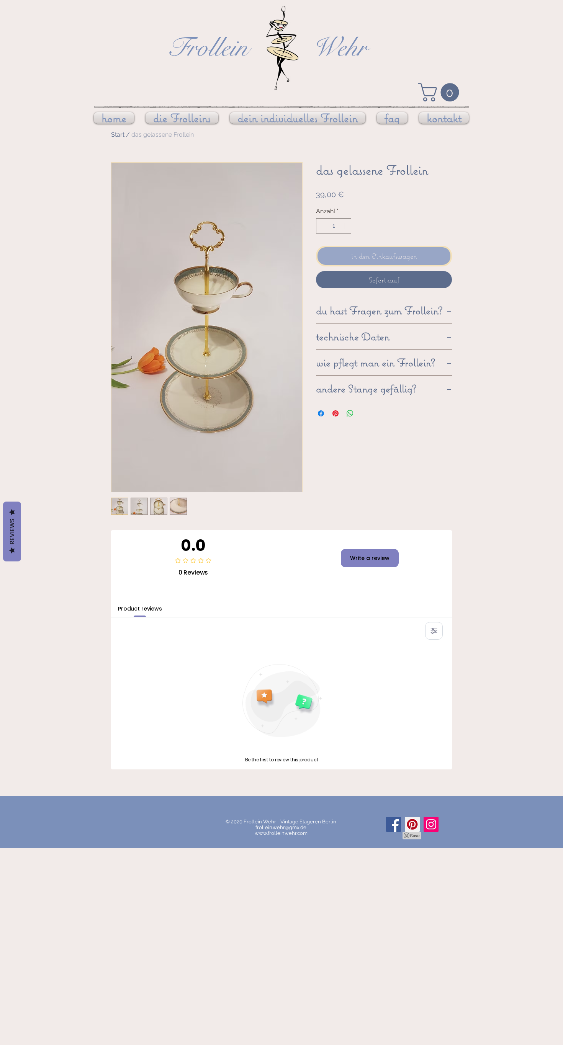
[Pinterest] (412, 824)
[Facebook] (393, 824)
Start (117, 134)
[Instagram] (431, 824)
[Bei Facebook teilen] (321, 413)
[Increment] (344, 226)
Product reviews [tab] (140, 608)
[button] (440, 92)
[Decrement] (322, 226)
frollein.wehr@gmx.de (280, 827)
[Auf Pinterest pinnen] (335, 413)
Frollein (208, 47)
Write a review (370, 558)
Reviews (12, 532)
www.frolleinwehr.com (281, 833)
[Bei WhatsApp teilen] (350, 413)
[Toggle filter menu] (434, 631)
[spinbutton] (333, 226)
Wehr (339, 47)
